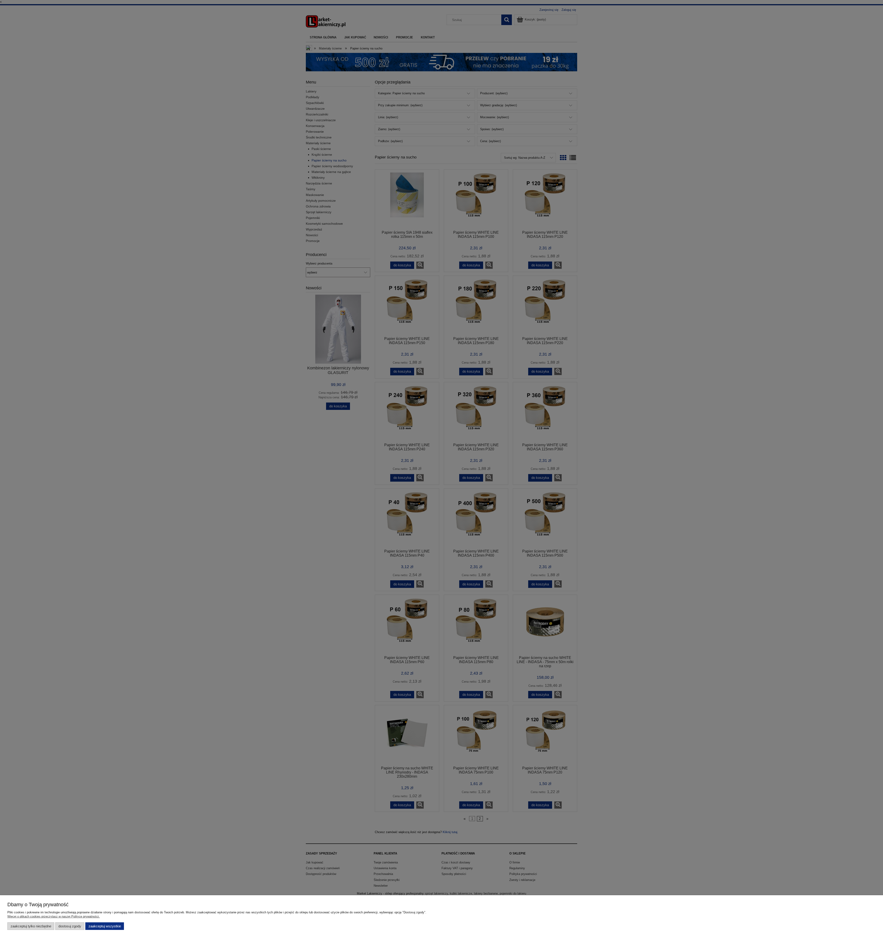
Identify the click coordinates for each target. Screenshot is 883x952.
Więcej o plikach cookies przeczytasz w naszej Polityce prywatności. (53, 916)
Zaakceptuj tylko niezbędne (31, 926)
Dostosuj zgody (69, 926)
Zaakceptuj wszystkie (105, 926)
